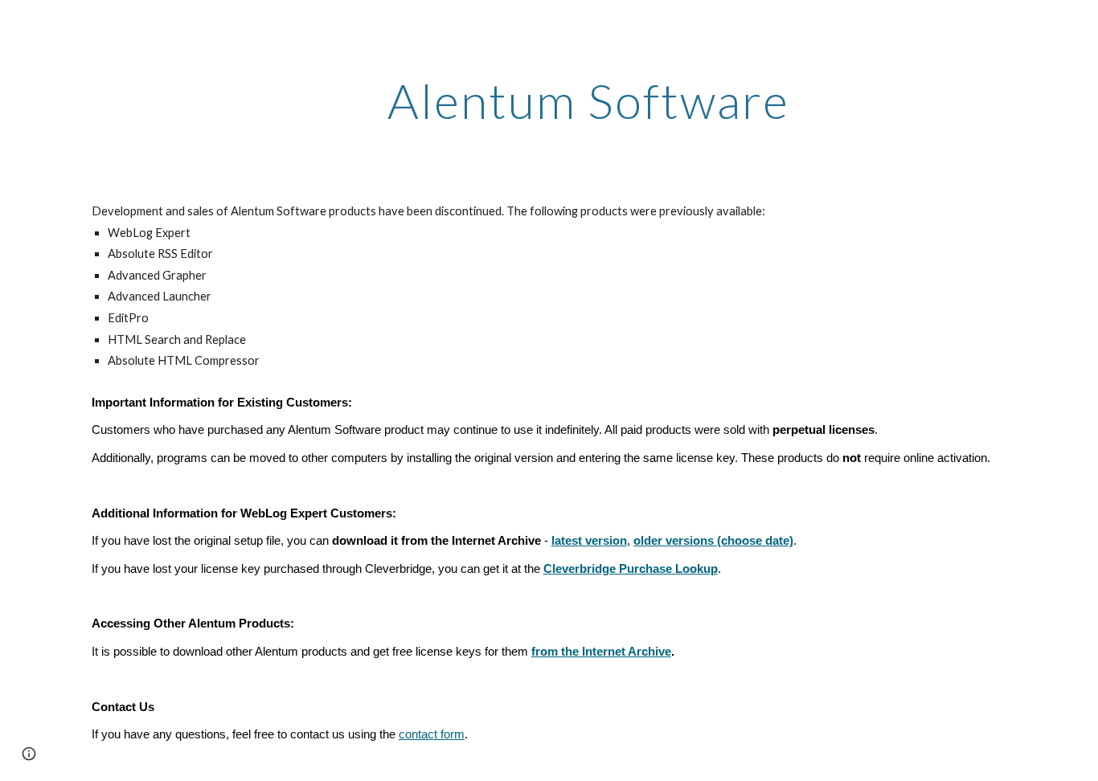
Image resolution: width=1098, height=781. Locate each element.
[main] (588, 100)
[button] (29, 753)
